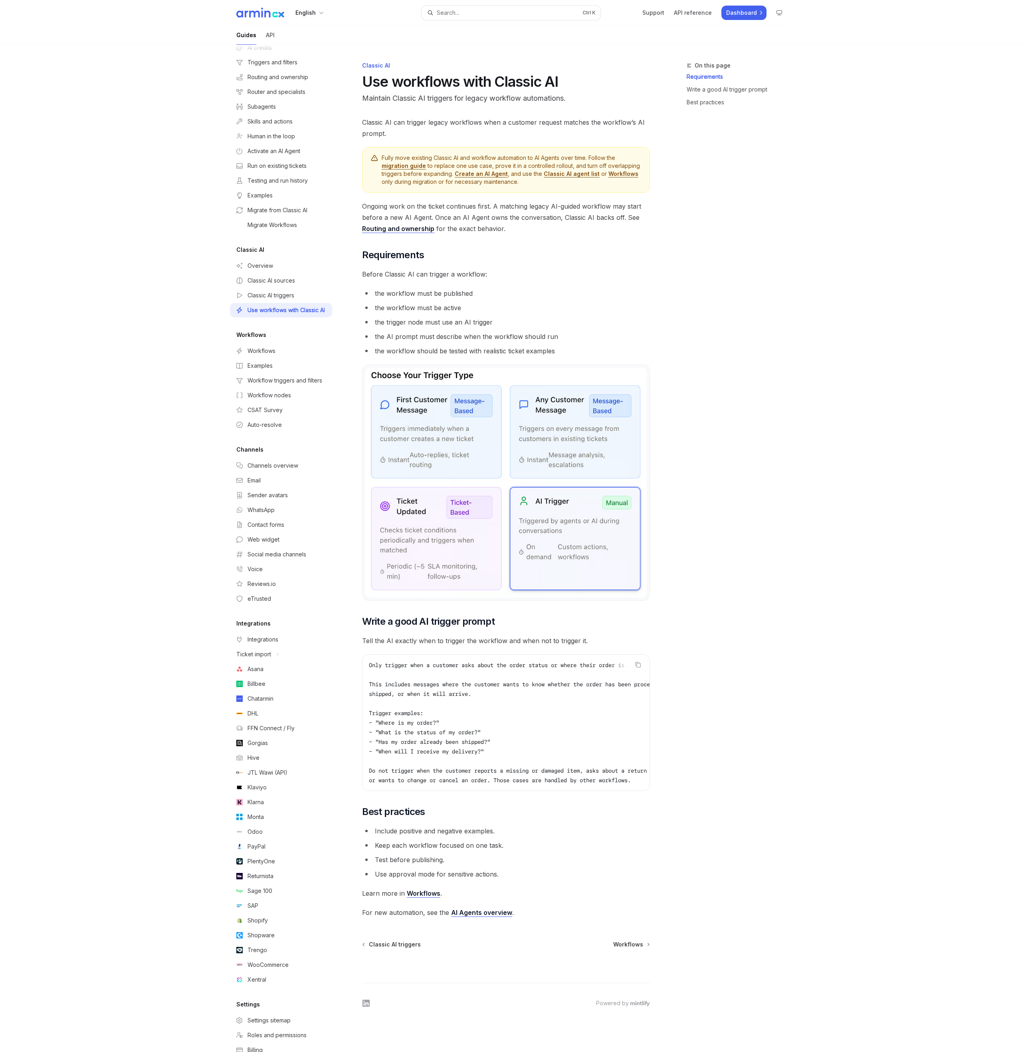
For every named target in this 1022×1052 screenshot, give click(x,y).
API (270, 35)
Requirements (705, 76)
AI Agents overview (481, 913)
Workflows (623, 173)
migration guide (404, 165)
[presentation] (287, 548)
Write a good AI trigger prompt (727, 89)
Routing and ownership (398, 229)
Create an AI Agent (481, 173)
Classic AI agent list (572, 173)
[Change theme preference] (779, 12)
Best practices (705, 102)
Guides (246, 35)
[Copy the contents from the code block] (638, 664)
